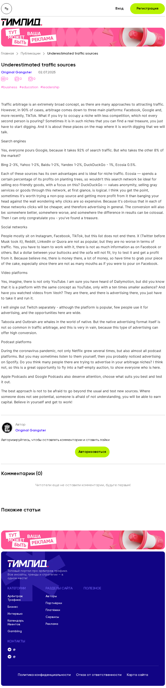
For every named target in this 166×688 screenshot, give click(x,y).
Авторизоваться (92, 452)
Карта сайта (137, 675)
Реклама (52, 623)
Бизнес (13, 606)
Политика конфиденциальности (44, 675)
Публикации (30, 53)
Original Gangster (16, 72)
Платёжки (53, 610)
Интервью (15, 613)
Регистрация (147, 8)
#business (9, 87)
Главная (7, 53)
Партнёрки (54, 603)
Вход (119, 8)
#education (28, 87)
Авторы (51, 596)
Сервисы (52, 617)
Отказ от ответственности (98, 675)
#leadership (49, 87)
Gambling (15, 631)
